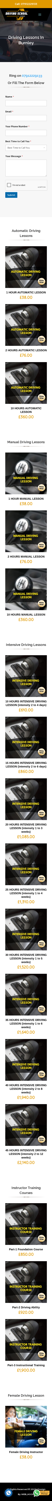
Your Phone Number (17, 126)
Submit (11, 195)
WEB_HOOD (27, 1494)
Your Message (14, 156)
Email (9, 111)
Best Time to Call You (18, 141)
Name (9, 96)
